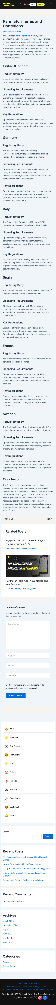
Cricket (13, 772)
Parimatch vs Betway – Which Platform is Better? (24, 880)
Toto (12, 763)
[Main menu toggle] (50, 4)
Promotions (15, 755)
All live (12, 729)
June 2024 (7, 934)
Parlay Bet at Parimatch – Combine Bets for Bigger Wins (27, 868)
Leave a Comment (13, 548)
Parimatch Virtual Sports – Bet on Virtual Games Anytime (28, 990)
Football (13, 789)
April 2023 (7, 942)
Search (6, 832)
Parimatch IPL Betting (28, 983)
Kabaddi (13, 781)
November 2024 (10, 925)
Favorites (14, 737)
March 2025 (8, 921)
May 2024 (7, 938)
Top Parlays (15, 746)
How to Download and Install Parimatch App (22, 864)
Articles (6, 962)
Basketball (14, 807)
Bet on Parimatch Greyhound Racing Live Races (28, 986)
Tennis (13, 815)
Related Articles (9, 966)
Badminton (15, 798)
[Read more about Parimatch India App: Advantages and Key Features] (28, 566)
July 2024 (7, 929)
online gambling (23, 36)
